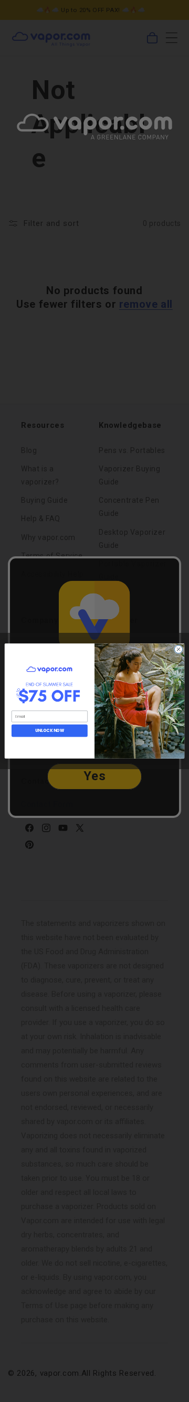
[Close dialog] (178, 649)
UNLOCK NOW (50, 731)
